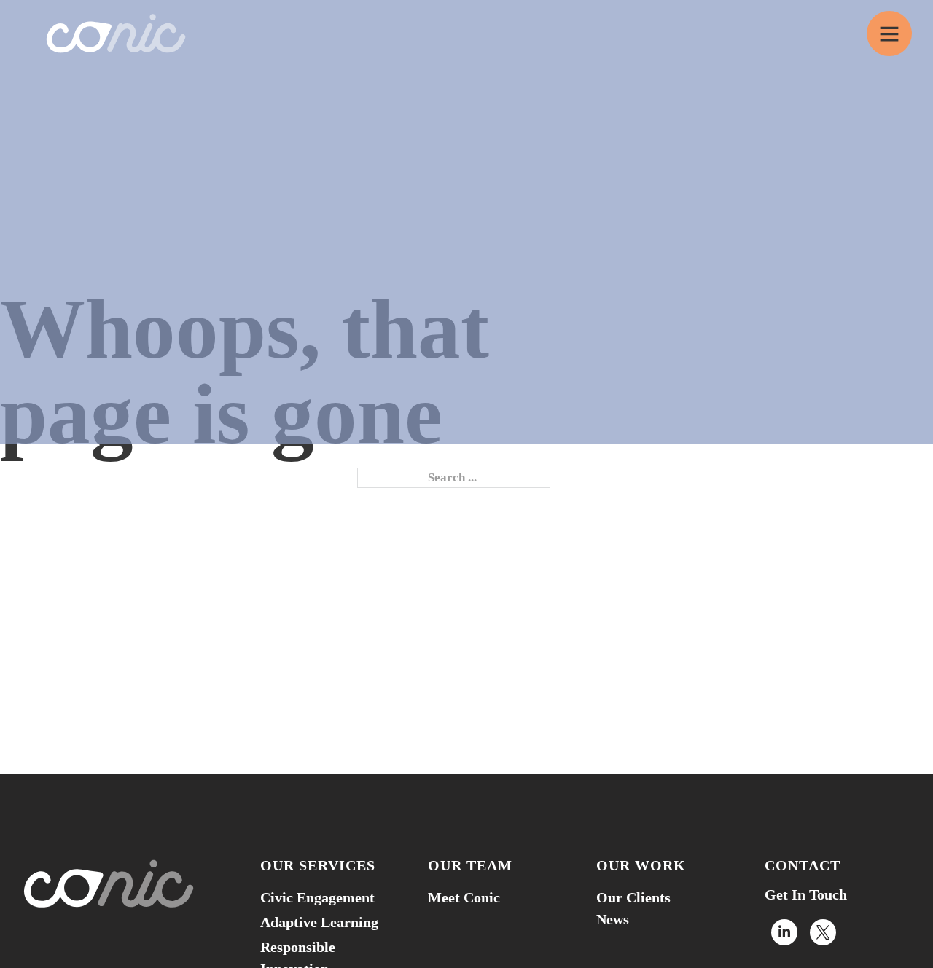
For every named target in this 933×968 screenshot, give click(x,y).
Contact (802, 865)
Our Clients (633, 897)
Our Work (641, 865)
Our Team (470, 865)
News (612, 919)
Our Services (317, 865)
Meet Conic (464, 897)
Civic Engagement (317, 897)
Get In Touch (806, 894)
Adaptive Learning (319, 922)
